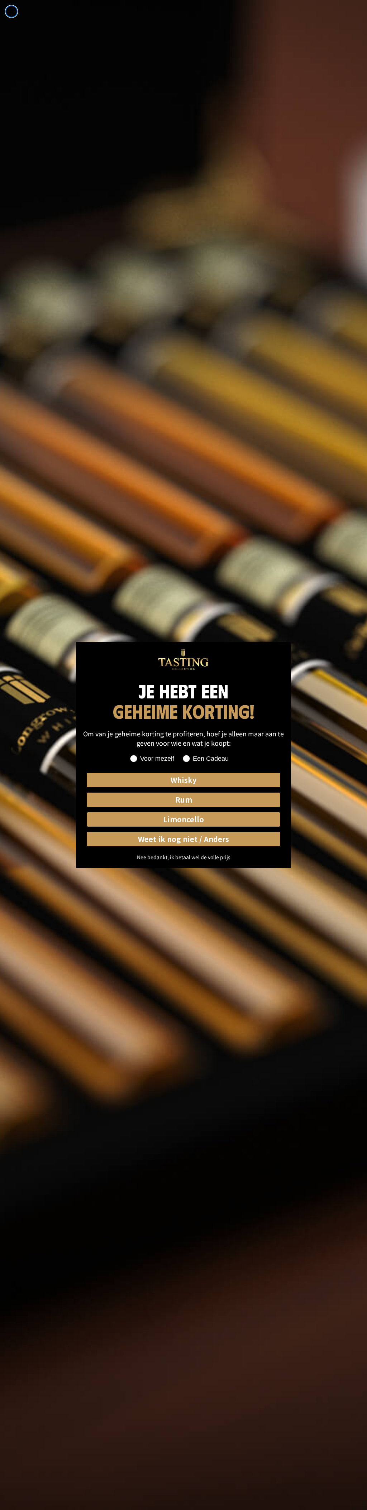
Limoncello (183, 819)
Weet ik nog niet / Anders (183, 839)
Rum (183, 799)
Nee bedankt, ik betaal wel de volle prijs (183, 857)
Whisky (183, 780)
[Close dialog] (11, 11)
